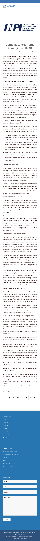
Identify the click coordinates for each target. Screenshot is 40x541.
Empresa (5, 423)
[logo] (16, 6)
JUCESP (5, 458)
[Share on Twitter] (9, 397)
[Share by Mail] (35, 397)
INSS (4, 461)
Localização (6, 435)
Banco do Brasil (7, 467)
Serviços (5, 426)
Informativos (6, 432)
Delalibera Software (30, 52)
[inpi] (20, 27)
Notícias (19, 52)
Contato (5, 438)
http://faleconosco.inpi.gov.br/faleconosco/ (16, 386)
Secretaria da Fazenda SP (10, 455)
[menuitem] (34, 6)
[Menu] (34, 6)
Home (4, 419)
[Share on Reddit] (31, 397)
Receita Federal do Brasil (10, 452)
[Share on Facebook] (5, 397)
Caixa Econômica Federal (10, 464)
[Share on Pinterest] (14, 397)
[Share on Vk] (26, 397)
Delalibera (24, 538)
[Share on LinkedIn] (18, 397)
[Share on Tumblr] (22, 397)
